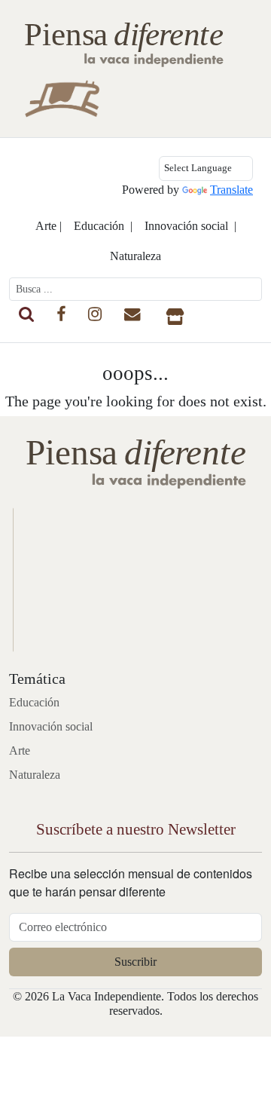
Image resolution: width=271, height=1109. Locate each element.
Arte (19, 750)
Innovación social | (190, 225)
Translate (231, 189)
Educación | (103, 225)
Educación (34, 702)
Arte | (48, 225)
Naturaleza (135, 256)
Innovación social (51, 726)
